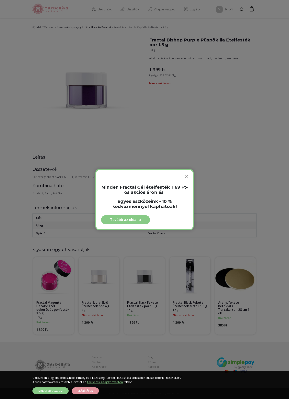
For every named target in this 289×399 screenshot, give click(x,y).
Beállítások (85, 391)
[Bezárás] (187, 176)
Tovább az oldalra (125, 219)
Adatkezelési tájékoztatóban (105, 382)
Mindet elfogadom (51, 391)
